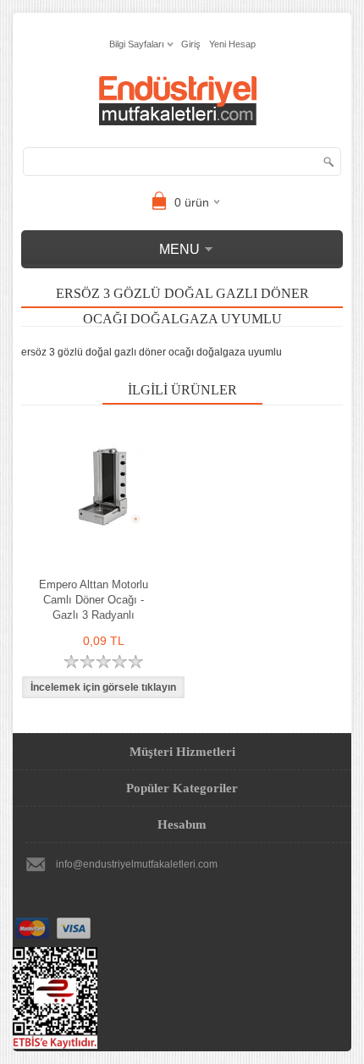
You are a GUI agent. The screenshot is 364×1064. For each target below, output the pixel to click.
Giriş (191, 44)
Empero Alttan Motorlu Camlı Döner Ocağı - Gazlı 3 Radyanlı (93, 599)
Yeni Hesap (232, 44)
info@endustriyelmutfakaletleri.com (137, 864)
